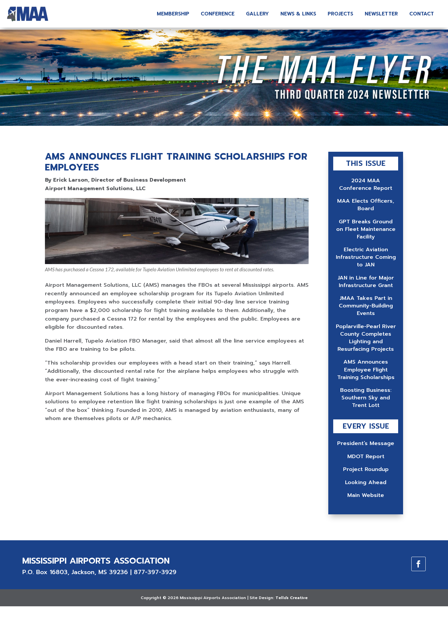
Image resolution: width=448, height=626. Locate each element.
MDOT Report (365, 456)
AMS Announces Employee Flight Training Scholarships (366, 369)
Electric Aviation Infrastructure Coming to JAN (366, 257)
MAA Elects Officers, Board (365, 204)
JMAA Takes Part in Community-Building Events (366, 305)
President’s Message (365, 443)
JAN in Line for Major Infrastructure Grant (365, 281)
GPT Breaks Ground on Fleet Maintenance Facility (366, 229)
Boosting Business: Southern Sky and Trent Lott (366, 397)
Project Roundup (366, 469)
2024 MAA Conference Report (365, 184)
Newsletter (381, 13)
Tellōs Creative (291, 598)
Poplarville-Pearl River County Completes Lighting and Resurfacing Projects (366, 337)
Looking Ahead (365, 482)
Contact (421, 13)
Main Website (365, 495)
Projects (340, 13)
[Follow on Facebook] (418, 564)
